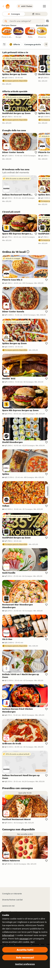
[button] (6, 6)
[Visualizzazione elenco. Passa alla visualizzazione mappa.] (47, 21)
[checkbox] (7, 32)
